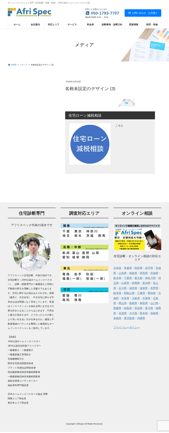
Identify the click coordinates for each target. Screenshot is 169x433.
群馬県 (144, 273)
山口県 (154, 303)
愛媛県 (117, 308)
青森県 (128, 268)
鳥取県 (144, 303)
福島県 (133, 273)
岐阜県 (117, 293)
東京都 (138, 278)
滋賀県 (144, 288)
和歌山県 (129, 293)
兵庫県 (146, 298)
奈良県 (125, 298)
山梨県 (125, 283)
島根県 (133, 303)
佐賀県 (123, 313)
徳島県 (128, 308)
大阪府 (136, 298)
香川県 (149, 308)
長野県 (154, 288)
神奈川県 (150, 278)
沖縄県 (141, 318)
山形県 (123, 273)
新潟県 (146, 283)
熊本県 (144, 313)
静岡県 (136, 283)
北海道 (117, 268)
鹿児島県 (129, 318)
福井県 (133, 288)
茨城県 (154, 273)
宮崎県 (154, 313)
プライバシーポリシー (126, 327)
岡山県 (123, 303)
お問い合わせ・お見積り (145, 13)
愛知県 (152, 293)
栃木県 (117, 278)
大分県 (133, 313)
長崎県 (117, 318)
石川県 (123, 288)
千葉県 (128, 278)
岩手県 (149, 268)
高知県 (138, 308)
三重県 (141, 293)
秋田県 (138, 268)
